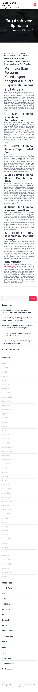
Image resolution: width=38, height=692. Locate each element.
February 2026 (6, 389)
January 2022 (6, 560)
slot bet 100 (6, 620)
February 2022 (6, 556)
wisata (4, 641)
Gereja (4, 599)
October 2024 (5, 455)
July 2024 (4, 468)
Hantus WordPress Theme (19, 687)
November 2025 (6, 401)
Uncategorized (10, 55)
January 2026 (6, 393)
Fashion (4, 593)
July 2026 (4, 368)
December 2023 (6, 497)
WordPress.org (7, 669)
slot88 (4, 625)
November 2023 (6, 501)
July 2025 (4, 418)
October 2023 (5, 505)
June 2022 (4, 543)
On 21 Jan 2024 (9, 53)
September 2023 (6, 510)
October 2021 (5, 568)
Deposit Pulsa (6, 588)
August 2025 (5, 414)
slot (2, 615)
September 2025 (6, 409)
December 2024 (6, 447)
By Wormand (21, 53)
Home (6, 30)
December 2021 (6, 564)
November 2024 (6, 451)
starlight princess (8, 631)
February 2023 (6, 539)
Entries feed (6, 658)
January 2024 (6, 493)
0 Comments (24, 55)
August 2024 (5, 464)
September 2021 (6, 572)
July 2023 (4, 518)
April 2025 (4, 430)
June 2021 (4, 576)
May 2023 (4, 526)
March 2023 (5, 535)
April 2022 (4, 547)
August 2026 (5, 364)
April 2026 (4, 380)
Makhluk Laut (6, 609)
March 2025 (5, 435)
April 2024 (4, 480)
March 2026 (5, 384)
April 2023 (4, 530)
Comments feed (7, 664)
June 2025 (4, 422)
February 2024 (6, 489)
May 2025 (4, 426)
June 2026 (4, 372)
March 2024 (5, 485)
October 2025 (5, 405)
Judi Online (5, 604)
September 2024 (6, 460)
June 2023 (4, 522)
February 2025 (6, 439)
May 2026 (4, 376)
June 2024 (4, 472)
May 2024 (4, 476)
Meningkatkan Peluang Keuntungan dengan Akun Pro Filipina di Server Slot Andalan (17, 61)
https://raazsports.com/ (12, 266)
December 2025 (6, 397)
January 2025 (6, 443)
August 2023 (5, 514)
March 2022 (5, 551)
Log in (3, 653)
